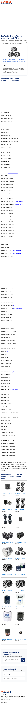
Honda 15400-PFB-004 (7, 184)
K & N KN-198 (4, 239)
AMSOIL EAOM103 (6, 115)
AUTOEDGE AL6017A (6, 124)
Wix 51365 (4, 429)
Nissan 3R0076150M (6, 360)
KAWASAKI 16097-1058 (7, 288)
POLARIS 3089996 (6, 374)
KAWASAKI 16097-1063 (7, 294)
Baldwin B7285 (5, 129)
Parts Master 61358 (6, 363)
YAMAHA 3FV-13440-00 (7, 432)
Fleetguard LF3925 (6, 158)
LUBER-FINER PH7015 (6, 320)
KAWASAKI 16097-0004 (7, 256)
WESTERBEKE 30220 (6, 423)
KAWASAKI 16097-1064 (7, 297)
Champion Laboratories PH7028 (9, 141)
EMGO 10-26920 (5, 150)
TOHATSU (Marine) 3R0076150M (9, 412)
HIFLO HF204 (4, 173)
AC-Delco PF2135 (5, 112)
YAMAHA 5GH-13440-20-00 (8, 452)
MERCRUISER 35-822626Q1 (8, 334)
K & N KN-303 (4, 244)
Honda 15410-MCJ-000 (7, 213)
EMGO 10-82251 (5, 155)
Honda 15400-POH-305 (7, 201)
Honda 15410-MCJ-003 (7, 216)
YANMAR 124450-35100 (7, 458)
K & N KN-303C (5, 247)
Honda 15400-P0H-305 (7, 178)
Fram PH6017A (5, 161)
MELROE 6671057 (5, 326)
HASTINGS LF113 (5, 167)
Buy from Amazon (13, 173)
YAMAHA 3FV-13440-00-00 (8, 435)
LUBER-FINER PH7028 (6, 323)
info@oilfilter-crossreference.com (8, 701)
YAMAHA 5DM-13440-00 (7, 440)
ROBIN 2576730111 (6, 383)
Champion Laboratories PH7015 (9, 138)
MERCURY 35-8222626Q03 (8, 340)
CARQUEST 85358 (5, 132)
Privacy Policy (4, 702)
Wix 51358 (4, 426)
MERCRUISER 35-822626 (7, 328)
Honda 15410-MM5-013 (7, 224)
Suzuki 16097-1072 (6, 409)
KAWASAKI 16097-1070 (7, 308)
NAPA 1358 (4, 351)
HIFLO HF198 (4, 170)
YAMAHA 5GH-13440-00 (7, 443)
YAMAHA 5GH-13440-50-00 (8, 455)
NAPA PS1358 (4, 357)
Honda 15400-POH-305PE (7, 204)
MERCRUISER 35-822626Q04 (8, 331)
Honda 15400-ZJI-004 (6, 207)
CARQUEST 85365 (5, 135)
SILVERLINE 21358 (6, 403)
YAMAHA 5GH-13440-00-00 (8, 446)
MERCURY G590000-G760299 (8, 343)
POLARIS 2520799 (6, 366)
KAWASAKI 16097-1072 (7, 311)
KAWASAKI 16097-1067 (7, 303)
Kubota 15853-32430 (6, 314)
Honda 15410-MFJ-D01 (7, 221)
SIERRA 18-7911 (5, 395)
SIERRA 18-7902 (5, 386)
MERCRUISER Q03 (5, 337)
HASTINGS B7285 (5, 164)
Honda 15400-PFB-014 (7, 190)
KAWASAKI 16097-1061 (7, 291)
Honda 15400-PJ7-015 (6, 193)
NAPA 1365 (4, 354)
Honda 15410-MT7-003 (7, 236)
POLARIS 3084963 (6, 372)
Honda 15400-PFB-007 (7, 187)
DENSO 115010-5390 (6, 144)
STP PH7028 (4, 406)
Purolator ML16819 (6, 380)
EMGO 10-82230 (5, 152)
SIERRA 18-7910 (5, 392)
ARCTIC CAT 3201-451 (6, 121)
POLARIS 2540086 (6, 369)
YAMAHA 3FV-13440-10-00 (8, 438)
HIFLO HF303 (4, 175)
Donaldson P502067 (6, 147)
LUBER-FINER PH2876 (6, 317)
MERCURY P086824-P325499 (8, 349)
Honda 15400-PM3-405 (7, 198)
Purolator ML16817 (6, 377)
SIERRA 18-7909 (5, 389)
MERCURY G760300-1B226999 (9, 346)
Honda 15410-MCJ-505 (7, 219)
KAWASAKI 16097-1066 (7, 300)
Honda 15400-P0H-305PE (7, 181)
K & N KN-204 (4, 242)
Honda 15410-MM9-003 (7, 227)
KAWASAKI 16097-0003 (7, 253)
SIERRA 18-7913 (5, 400)
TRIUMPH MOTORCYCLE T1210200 (10, 415)
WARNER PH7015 (5, 420)
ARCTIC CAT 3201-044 (6, 118)
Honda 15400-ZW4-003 (7, 210)
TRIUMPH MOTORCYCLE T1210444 (10, 418)
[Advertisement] (14, 19)
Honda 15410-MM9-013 (7, 230)
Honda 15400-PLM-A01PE (7, 196)
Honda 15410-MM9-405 (7, 233)
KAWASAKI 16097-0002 (7, 250)
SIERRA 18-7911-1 (5, 397)
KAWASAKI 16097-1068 (7, 305)
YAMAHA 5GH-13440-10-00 (8, 449)
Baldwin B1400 (5, 127)
